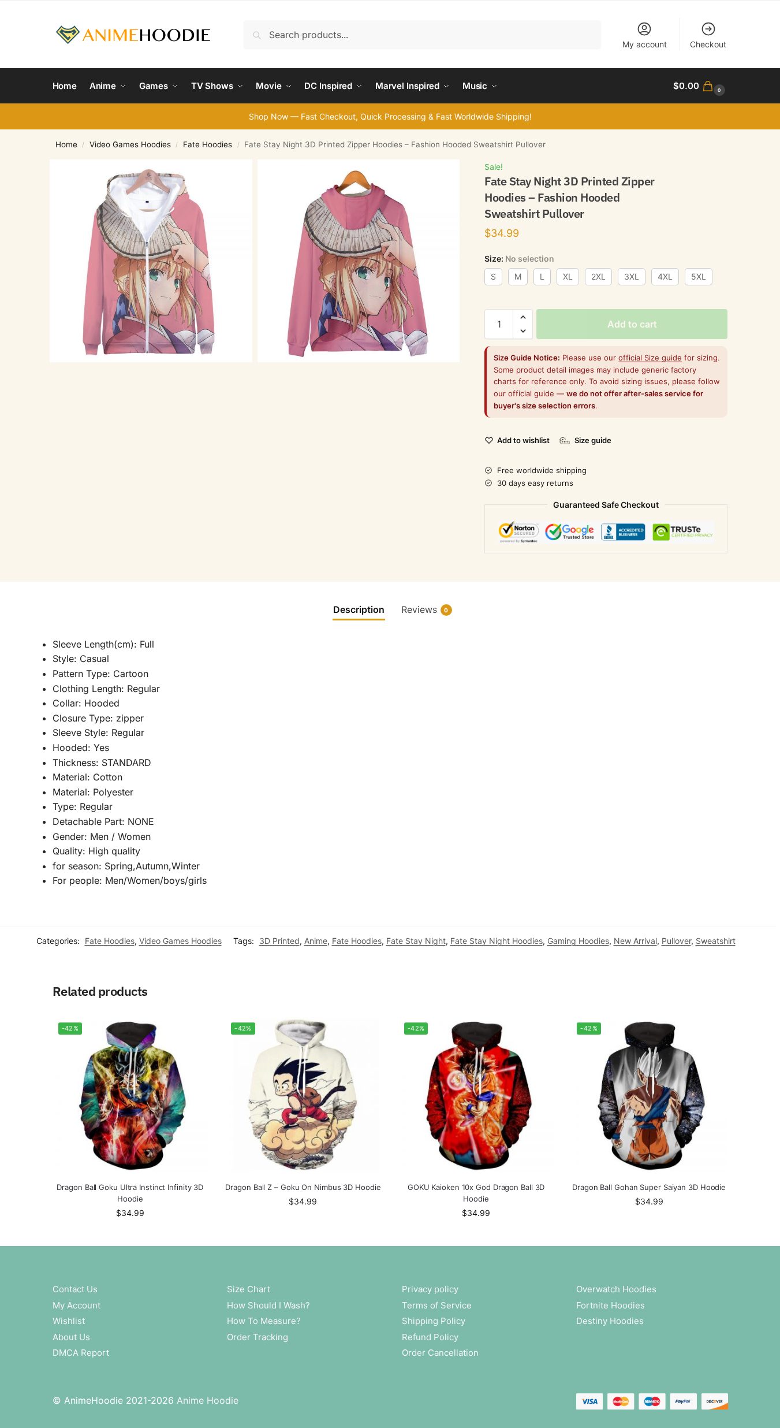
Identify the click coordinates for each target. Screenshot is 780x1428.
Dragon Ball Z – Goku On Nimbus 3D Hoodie (302, 1187)
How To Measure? (264, 1320)
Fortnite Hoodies (610, 1305)
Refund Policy (430, 1337)
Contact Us (75, 1289)
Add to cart (632, 324)
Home (66, 144)
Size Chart (248, 1289)
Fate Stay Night (416, 941)
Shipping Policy (433, 1320)
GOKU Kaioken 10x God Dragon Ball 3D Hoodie (476, 1192)
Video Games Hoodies (130, 144)
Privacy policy (430, 1289)
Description (359, 609)
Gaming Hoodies (578, 941)
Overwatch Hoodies (616, 1289)
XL (568, 276)
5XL (698, 276)
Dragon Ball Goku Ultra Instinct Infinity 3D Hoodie (130, 1192)
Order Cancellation (440, 1352)
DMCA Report (81, 1352)
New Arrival (635, 941)
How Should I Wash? (268, 1305)
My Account (76, 1305)
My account (644, 44)
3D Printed (279, 941)
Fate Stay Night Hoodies (496, 941)
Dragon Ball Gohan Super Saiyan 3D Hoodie (649, 1187)
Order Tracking (257, 1337)
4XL (665, 276)
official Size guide (650, 357)
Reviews (425, 609)
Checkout (708, 44)
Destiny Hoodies (610, 1320)
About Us (71, 1337)
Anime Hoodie (207, 1400)
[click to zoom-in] (151, 260)
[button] (700, 86)
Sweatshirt (716, 941)
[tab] (358, 609)
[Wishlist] (190, 1034)
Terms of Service (437, 1305)
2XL (598, 276)
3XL (631, 276)
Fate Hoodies (207, 144)
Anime (315, 941)
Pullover (676, 941)
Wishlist (69, 1320)
